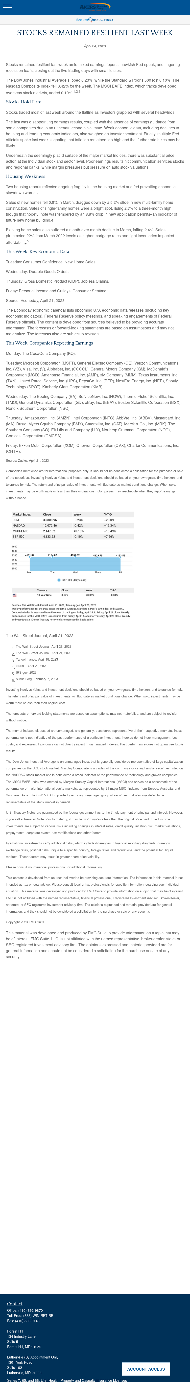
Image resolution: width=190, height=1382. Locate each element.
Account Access (146, 1369)
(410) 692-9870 (30, 1310)
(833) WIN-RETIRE (38, 1315)
